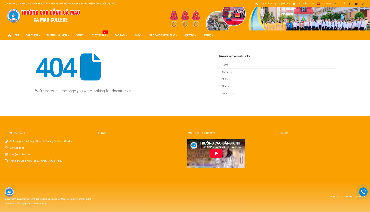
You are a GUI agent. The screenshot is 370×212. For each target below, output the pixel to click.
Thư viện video (306, 3)
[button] (344, 3)
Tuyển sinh (99, 34)
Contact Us (228, 93)
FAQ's (225, 79)
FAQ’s (335, 196)
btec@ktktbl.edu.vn (19, 154)
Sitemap (226, 86)
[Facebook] (349, 3)
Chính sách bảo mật (15, 203)
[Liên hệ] (363, 192)
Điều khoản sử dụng (36, 203)
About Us (227, 72)
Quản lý (264, 3)
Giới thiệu (32, 35)
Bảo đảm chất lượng (162, 35)
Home (16, 35)
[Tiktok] (362, 3)
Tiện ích (283, 3)
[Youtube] (356, 3)
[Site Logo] (43, 15)
